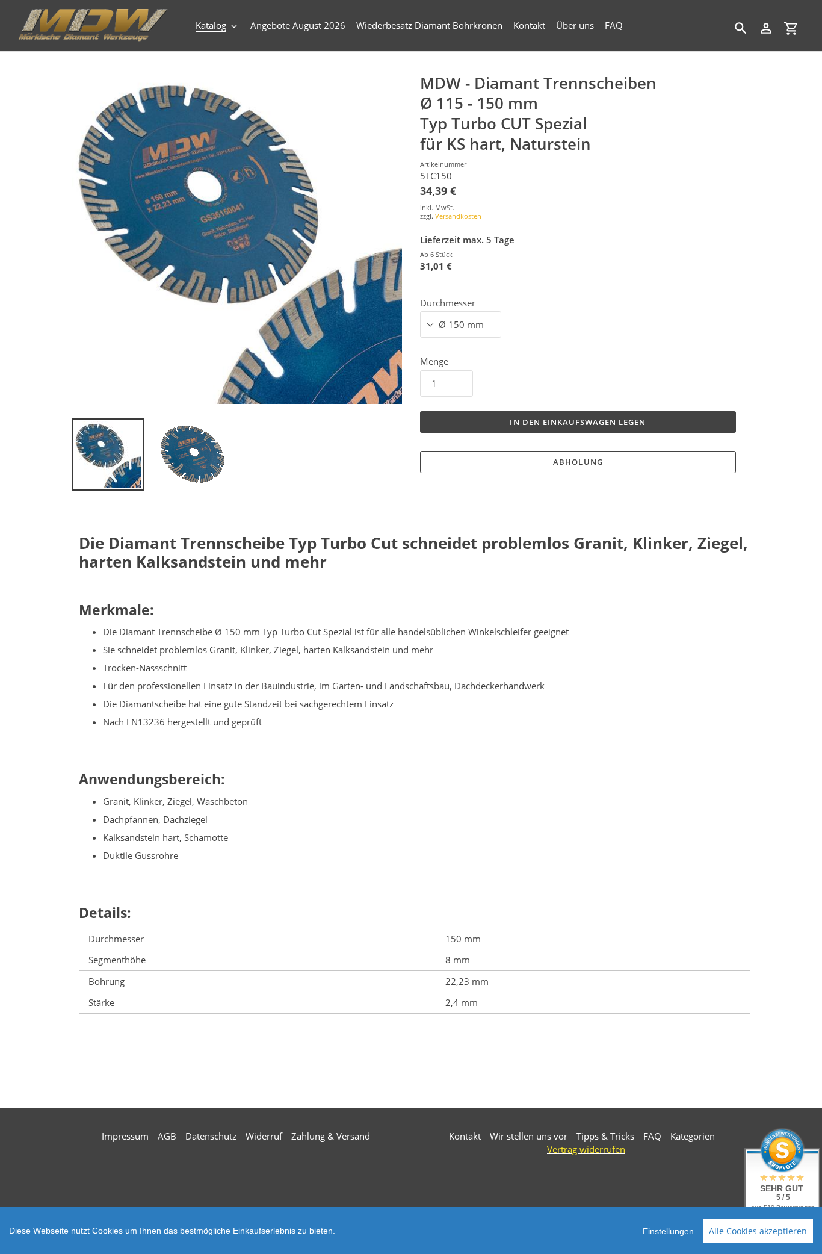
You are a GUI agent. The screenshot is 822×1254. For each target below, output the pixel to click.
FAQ (652, 1136)
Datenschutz (210, 1136)
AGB (167, 1136)
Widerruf (264, 1136)
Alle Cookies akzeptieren (758, 1231)
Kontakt (465, 1136)
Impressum (125, 1136)
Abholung (577, 461)
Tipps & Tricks (605, 1136)
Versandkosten (458, 215)
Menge (434, 361)
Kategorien (692, 1136)
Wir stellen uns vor (528, 1136)
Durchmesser (447, 303)
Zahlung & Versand (330, 1136)
